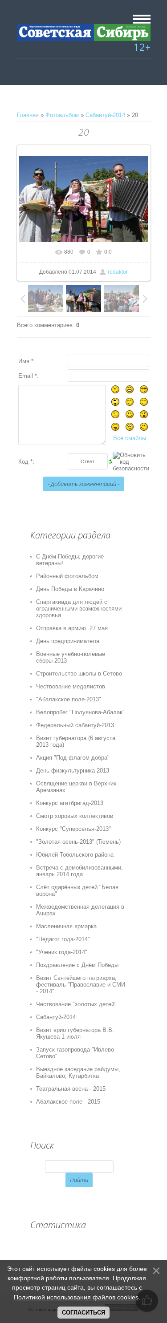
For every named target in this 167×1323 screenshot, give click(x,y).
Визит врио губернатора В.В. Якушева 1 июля (75, 1033)
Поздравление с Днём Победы (77, 965)
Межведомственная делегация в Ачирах (80, 910)
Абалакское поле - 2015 (68, 1101)
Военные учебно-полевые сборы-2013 (70, 657)
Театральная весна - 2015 (71, 1088)
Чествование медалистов (70, 686)
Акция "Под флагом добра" (73, 757)
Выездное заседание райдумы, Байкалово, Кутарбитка (78, 1072)
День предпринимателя (67, 641)
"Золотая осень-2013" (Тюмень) (78, 841)
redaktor (118, 272)
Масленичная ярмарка (66, 926)
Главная (28, 115)
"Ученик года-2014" (61, 952)
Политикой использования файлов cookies (76, 1297)
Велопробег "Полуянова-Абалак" (80, 712)
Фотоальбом (62, 115)
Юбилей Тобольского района (75, 854)
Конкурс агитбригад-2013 (69, 803)
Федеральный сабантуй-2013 (75, 725)
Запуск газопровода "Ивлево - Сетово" (77, 1053)
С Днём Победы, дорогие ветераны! (70, 559)
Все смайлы (129, 438)
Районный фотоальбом (67, 576)
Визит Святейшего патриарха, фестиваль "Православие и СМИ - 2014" (80, 985)
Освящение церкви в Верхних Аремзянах (76, 786)
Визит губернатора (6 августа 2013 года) (75, 741)
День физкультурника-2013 (72, 770)
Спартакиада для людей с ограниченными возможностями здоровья (79, 609)
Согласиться (83, 1312)
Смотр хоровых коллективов (74, 816)
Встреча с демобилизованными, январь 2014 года (79, 871)
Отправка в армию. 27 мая (72, 628)
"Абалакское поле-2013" (68, 699)
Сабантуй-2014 (105, 115)
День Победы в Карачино (70, 589)
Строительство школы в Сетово (79, 673)
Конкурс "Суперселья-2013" (73, 828)
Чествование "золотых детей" (76, 1004)
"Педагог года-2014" (63, 939)
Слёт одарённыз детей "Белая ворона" (77, 890)
